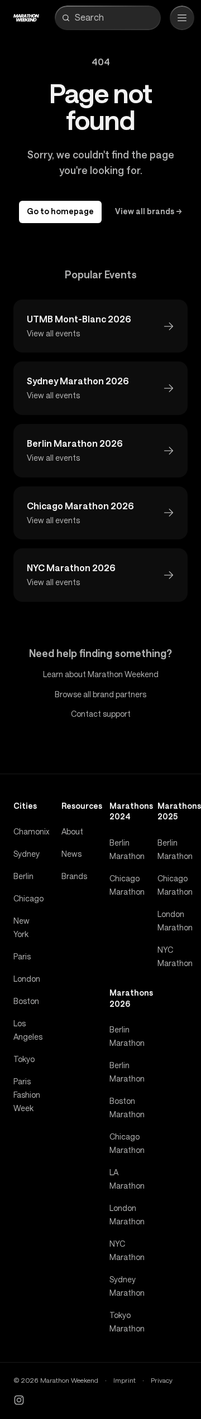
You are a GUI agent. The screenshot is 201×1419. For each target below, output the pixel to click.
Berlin (23, 876)
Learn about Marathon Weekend (101, 674)
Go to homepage (60, 211)
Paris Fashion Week (26, 1095)
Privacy (162, 1380)
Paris (22, 957)
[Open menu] (182, 18)
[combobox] (115, 18)
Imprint (124, 1380)
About (72, 832)
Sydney (26, 854)
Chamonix (31, 832)
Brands (74, 876)
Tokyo (24, 1059)
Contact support (101, 714)
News (71, 854)
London (26, 979)
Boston (26, 1001)
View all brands (148, 211)
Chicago (28, 899)
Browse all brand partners (100, 694)
